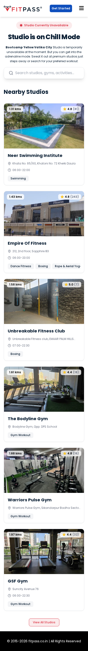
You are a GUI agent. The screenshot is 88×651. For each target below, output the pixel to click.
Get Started (61, 8)
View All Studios (44, 622)
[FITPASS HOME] (24, 8)
